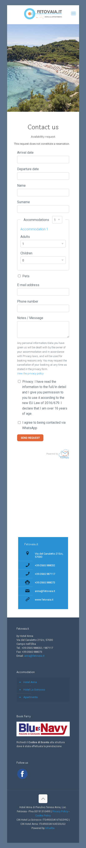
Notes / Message (30, 318)
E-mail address (28, 285)
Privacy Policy (60, 811)
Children (26, 253)
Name (21, 186)
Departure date (28, 169)
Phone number (27, 301)
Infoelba (49, 828)
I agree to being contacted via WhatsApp (44, 425)
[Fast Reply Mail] (64, 454)
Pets (25, 276)
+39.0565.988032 (45, 565)
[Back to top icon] (43, 798)
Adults (25, 237)
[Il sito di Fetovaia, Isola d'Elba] (43, 13)
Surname (23, 202)
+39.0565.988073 (45, 582)
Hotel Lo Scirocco (34, 689)
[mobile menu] (73, 13)
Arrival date (25, 153)
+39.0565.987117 (45, 573)
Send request (30, 437)
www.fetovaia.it (44, 599)
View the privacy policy (30, 373)
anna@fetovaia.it (45, 591)
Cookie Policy (43, 815)
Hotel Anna (30, 682)
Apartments (30, 697)
